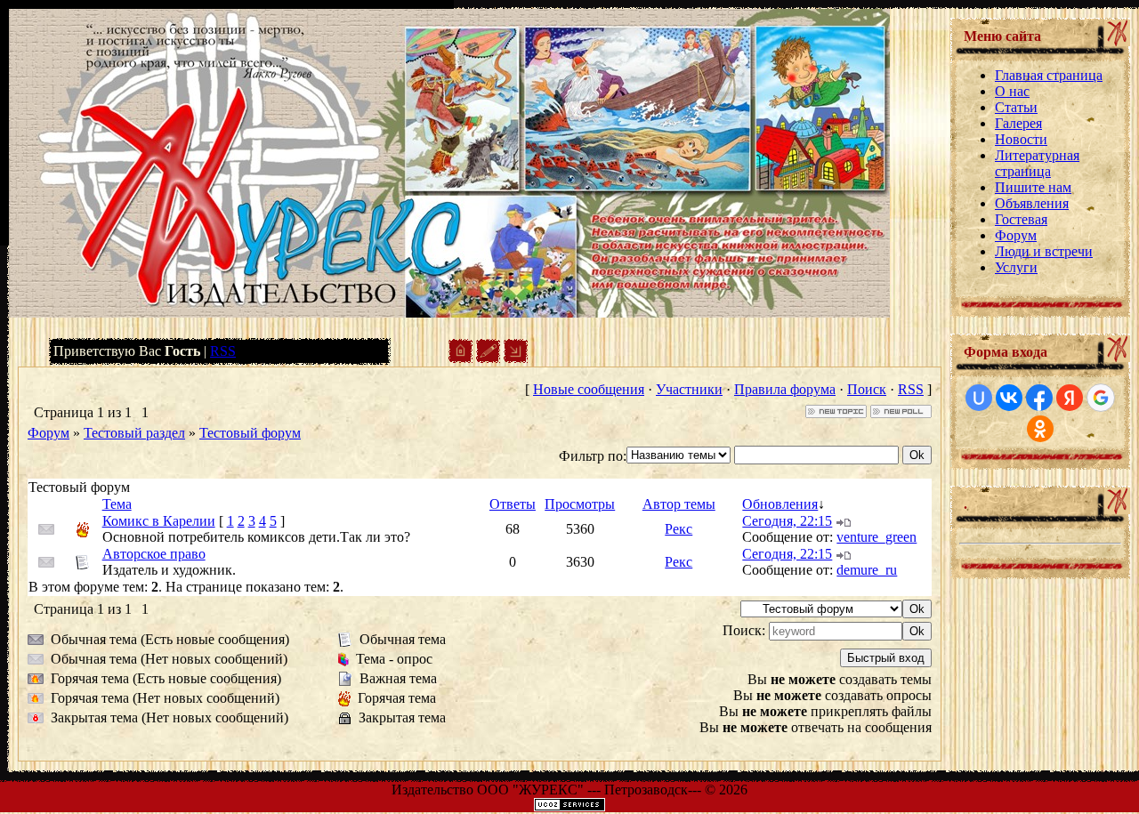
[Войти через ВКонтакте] (1009, 397)
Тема (117, 504)
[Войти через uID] (978, 397)
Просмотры (580, 504)
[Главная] (460, 358)
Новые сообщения (588, 389)
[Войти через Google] (1100, 397)
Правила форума (785, 389)
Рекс (678, 528)
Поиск (866, 389)
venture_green (876, 536)
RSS (223, 351)
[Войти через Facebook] (1039, 397)
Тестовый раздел (134, 432)
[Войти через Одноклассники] (1040, 428)
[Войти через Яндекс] (1069, 397)
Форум (48, 432)
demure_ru (866, 569)
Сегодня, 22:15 (787, 520)
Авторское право (154, 553)
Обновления (780, 504)
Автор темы (678, 504)
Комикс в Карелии (158, 520)
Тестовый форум (250, 432)
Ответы (512, 504)
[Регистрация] (488, 358)
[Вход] (516, 358)
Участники (689, 389)
